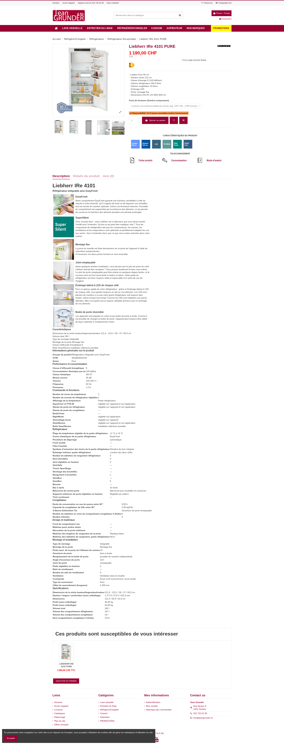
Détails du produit (86, 176)
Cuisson (104, 713)
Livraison (58, 709)
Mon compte (152, 706)
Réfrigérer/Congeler (109, 709)
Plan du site (59, 721)
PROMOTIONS (107, 721)
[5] (145, 60)
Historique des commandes (159, 709)
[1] (130, 60)
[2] (134, 60)
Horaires (56, 3)
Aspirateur (105, 717)
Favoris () (208, 3)
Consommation (179, 160)
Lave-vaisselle (106, 702)
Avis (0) (108, 176)
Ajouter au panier (157, 120)
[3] (137, 60)
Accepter (11, 738)
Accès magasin (69, 3)
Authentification (153, 702)
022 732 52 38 (98, 3)
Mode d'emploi (214, 160)
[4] (141, 60)
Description (61, 176)
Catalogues (59, 713)
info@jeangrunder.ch (203, 718)
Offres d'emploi (61, 724)
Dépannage (59, 717)
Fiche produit (145, 160)
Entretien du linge (108, 706)
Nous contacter (113, 3)
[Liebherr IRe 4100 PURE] (66, 652)
